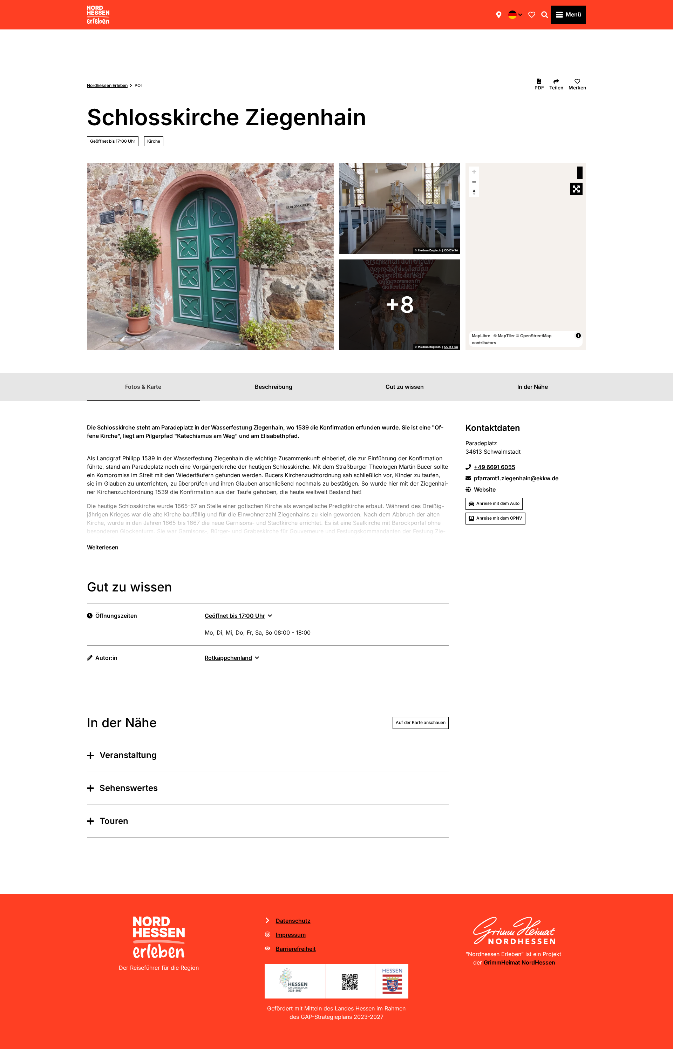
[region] (525, 256)
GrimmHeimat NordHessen (519, 962)
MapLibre (481, 335)
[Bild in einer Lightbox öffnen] (337, 981)
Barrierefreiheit (296, 948)
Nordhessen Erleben (107, 85)
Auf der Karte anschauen (421, 722)
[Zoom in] (474, 172)
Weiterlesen (102, 547)
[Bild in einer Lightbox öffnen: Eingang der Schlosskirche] (210, 256)
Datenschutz (293, 920)
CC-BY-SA (451, 250)
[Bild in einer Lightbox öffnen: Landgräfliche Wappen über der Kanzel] (399, 208)
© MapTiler (504, 335)
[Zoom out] (474, 182)
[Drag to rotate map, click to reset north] (474, 192)
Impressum (291, 934)
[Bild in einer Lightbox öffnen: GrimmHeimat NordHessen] (514, 930)
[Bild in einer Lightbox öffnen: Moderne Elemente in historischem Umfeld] (399, 304)
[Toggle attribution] (578, 335)
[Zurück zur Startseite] (98, 15)
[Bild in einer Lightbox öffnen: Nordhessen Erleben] (159, 937)
